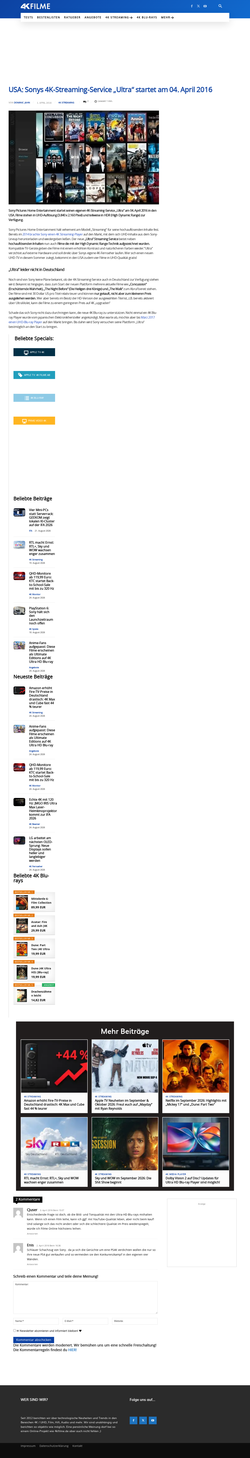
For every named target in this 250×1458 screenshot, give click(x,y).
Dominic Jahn (22, 102)
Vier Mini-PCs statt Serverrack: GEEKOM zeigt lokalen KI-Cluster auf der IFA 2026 (42, 517)
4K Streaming (66, 102)
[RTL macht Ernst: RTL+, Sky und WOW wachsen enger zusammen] (19, 545)
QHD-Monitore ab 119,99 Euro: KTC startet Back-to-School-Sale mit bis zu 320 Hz (41, 581)
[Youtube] (205, 6)
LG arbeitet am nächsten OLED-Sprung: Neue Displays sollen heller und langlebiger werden (41, 849)
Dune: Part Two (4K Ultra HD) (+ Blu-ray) (41, 947)
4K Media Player (176, 1174)
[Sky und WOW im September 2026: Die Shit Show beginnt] (125, 1143)
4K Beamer (34, 824)
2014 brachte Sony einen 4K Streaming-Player (52, 234)
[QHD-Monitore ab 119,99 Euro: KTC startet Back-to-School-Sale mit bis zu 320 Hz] (19, 576)
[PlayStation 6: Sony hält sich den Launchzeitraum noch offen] (19, 611)
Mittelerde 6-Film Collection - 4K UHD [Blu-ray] (41, 901)
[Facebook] (191, 6)
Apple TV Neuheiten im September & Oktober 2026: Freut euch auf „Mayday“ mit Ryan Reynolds (123, 1104)
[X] (198, 6)
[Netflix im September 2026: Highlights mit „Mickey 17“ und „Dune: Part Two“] (196, 1066)
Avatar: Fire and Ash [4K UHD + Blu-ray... (39, 924)
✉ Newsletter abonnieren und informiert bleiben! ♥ (49, 1330)
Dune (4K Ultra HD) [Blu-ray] (41, 970)
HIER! (72, 1350)
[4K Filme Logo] (41, 6)
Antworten (32, 1234)
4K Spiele (33, 629)
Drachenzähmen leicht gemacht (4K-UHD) (41, 993)
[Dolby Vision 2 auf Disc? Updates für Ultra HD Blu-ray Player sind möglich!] (196, 1143)
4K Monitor (35, 594)
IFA (30, 531)
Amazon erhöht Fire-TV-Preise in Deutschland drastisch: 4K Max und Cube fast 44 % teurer (54, 1104)
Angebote (34, 667)
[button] (220, 6)
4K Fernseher (36, 866)
